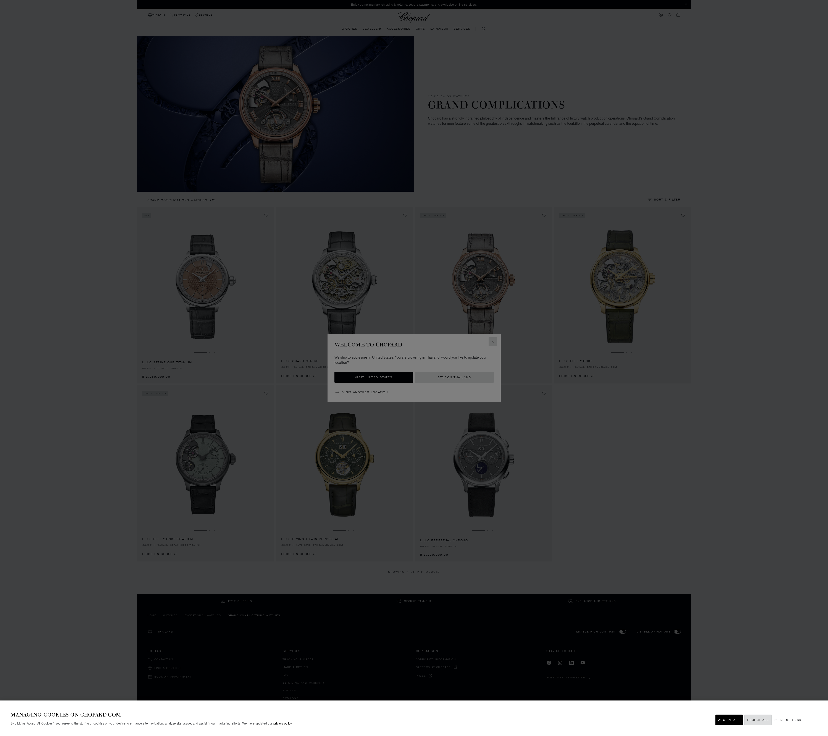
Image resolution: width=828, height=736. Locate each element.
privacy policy (282, 723)
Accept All (729, 720)
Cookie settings (787, 719)
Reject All (758, 720)
